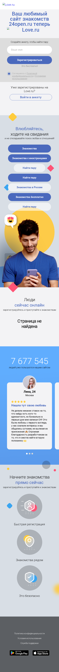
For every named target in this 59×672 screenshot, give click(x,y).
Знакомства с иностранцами (29, 158)
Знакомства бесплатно (29, 196)
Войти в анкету (31, 97)
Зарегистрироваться (29, 59)
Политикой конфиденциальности (24, 74)
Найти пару (29, 167)
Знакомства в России (29, 187)
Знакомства (29, 148)
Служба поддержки (29, 643)
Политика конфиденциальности (29, 633)
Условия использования (29, 638)
